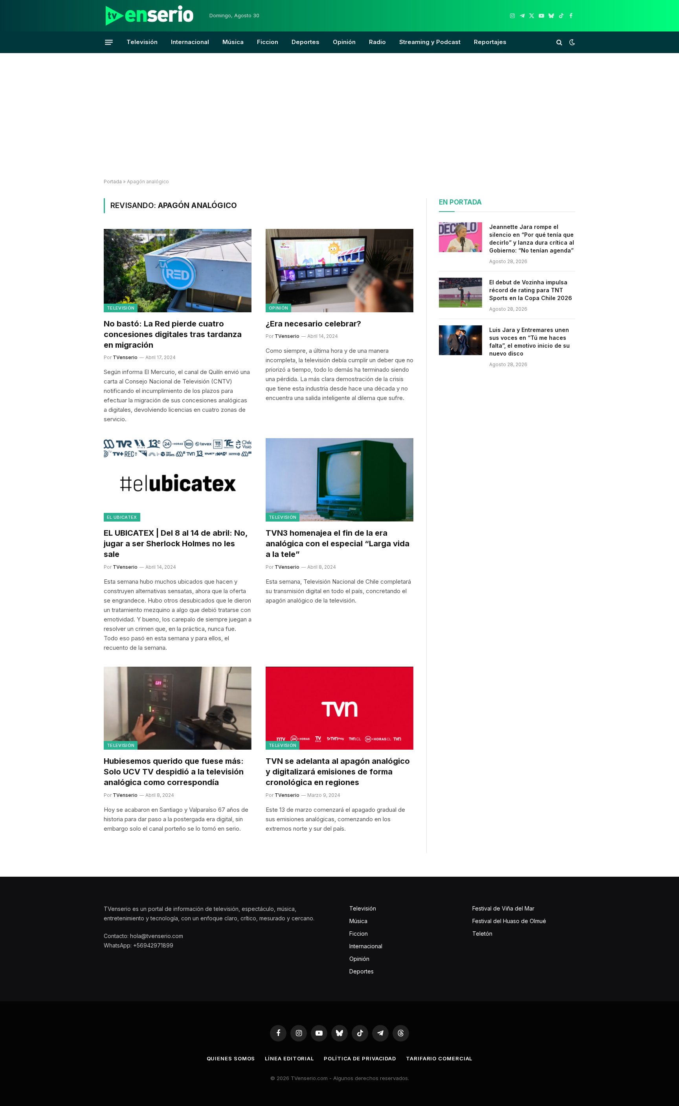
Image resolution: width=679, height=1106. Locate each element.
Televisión (142, 42)
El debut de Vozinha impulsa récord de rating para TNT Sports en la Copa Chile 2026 (530, 290)
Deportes (305, 42)
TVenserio (125, 357)
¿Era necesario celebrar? (313, 323)
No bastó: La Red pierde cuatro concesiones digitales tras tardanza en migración (173, 334)
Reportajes (490, 42)
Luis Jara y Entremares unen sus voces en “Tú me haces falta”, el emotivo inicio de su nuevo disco (529, 341)
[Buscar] (559, 42)
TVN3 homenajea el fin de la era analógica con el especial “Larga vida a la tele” (337, 543)
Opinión (344, 42)
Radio (377, 42)
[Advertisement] (339, 116)
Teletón (482, 933)
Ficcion (267, 42)
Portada (113, 181)
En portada (460, 202)
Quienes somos (231, 1058)
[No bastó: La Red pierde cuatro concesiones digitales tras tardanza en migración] (177, 270)
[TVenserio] (150, 15)
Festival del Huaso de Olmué (509, 921)
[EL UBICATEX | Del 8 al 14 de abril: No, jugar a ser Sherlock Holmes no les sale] (177, 480)
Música (233, 42)
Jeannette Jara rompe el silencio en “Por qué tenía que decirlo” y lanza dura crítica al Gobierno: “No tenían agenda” (531, 238)
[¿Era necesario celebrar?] (339, 270)
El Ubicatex (122, 517)
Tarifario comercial (439, 1058)
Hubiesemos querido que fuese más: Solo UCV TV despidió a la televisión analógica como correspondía (174, 771)
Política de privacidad (360, 1058)
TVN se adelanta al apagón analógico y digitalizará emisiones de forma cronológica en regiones (338, 771)
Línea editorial (289, 1058)
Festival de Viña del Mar (503, 908)
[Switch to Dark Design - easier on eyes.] (571, 42)
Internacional (190, 42)
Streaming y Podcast (430, 42)
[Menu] (109, 42)
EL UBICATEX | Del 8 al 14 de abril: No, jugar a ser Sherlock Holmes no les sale (176, 543)
